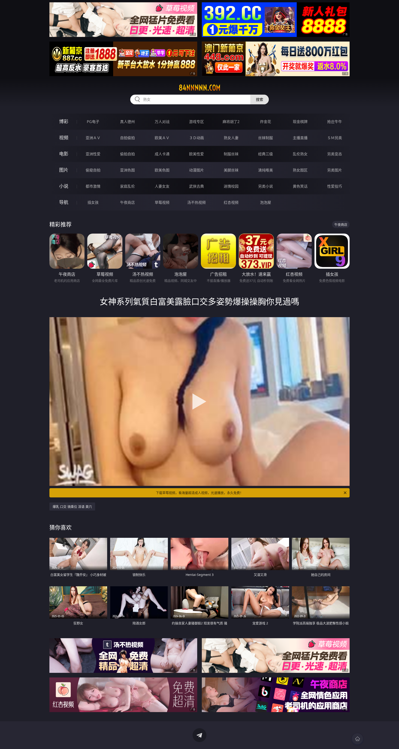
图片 (63, 170)
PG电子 (93, 121)
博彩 (63, 121)
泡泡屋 (265, 202)
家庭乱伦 (127, 186)
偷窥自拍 (93, 170)
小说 (63, 186)
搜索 (259, 99)
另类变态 (334, 153)
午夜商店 (127, 202)
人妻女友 (162, 186)
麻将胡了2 (231, 121)
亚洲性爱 (93, 153)
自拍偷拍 (127, 137)
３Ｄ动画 (196, 137)
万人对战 (162, 121)
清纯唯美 (265, 170)
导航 (63, 202)
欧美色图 (162, 170)
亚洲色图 (127, 170)
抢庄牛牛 (334, 121)
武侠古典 (196, 186)
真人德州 (127, 121)
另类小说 (265, 186)
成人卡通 (162, 153)
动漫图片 (196, 170)
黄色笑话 (300, 186)
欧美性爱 (196, 153)
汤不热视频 (196, 202)
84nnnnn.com (200, 87)
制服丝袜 (231, 153)
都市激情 (93, 186)
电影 (63, 154)
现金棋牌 (300, 121)
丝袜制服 (265, 137)
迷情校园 (231, 186)
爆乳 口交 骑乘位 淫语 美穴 (72, 506)
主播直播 (300, 137)
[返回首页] (357, 738)
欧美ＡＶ (162, 137)
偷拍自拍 (127, 153)
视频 (63, 138)
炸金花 (265, 121)
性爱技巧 (334, 186)
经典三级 (265, 153)
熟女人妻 (231, 137)
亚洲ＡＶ (93, 137)
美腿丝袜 (231, 170)
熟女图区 (300, 170)
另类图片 (334, 170)
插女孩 (93, 202)
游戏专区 (196, 121)
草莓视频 (162, 202)
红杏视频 (231, 202)
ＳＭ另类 (334, 137)
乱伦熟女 (300, 153)
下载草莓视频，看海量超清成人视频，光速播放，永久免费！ (199, 492)
